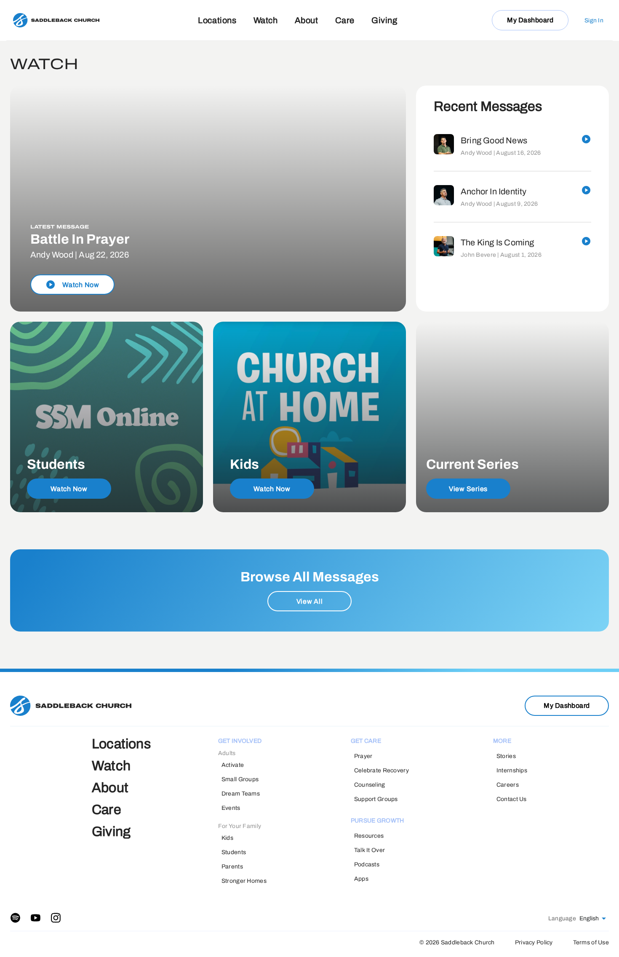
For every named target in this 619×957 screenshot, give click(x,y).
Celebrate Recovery (381, 770)
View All (309, 601)
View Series (468, 488)
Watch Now (69, 488)
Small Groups (240, 779)
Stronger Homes (244, 881)
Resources (369, 836)
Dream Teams (240, 793)
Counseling (369, 785)
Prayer (363, 756)
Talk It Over (369, 850)
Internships (511, 770)
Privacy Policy (534, 942)
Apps (361, 879)
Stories (506, 756)
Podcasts (366, 864)
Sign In (593, 20)
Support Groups (376, 799)
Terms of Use (591, 942)
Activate (232, 765)
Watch (265, 20)
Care (345, 20)
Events (230, 808)
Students (233, 852)
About (306, 20)
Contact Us (511, 799)
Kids (227, 838)
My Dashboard (530, 20)
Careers (507, 785)
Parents (232, 866)
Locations (217, 20)
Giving (384, 20)
